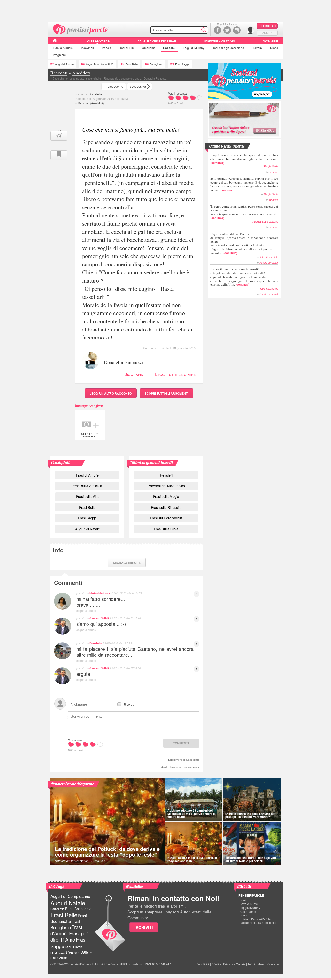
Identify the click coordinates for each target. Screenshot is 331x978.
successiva (138, 86)
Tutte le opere (97, 40)
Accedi (267, 33)
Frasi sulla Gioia (166, 528)
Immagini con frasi (219, 40)
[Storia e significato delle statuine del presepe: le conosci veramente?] (252, 799)
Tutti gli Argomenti (166, 393)
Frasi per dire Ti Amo (69, 936)
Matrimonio (57, 953)
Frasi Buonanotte (68, 918)
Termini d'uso (256, 964)
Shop (243, 915)
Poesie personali (268, 262)
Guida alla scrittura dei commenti (180, 767)
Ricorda (129, 704)
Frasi (63, 48)
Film (126, 48)
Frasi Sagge (182, 64)
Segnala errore (127, 562)
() (244, 159)
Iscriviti (143, 927)
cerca (194, 30)
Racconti (169, 48)
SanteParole (248, 911)
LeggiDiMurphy (250, 908)
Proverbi (257, 48)
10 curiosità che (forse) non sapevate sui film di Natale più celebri (251, 859)
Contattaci (274, 964)
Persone (273, 172)
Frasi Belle (132, 64)
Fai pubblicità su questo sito (258, 923)
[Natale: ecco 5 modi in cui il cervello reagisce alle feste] (194, 843)
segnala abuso (86, 610)
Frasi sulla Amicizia (87, 485)
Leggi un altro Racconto (111, 393)
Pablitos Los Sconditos (265, 221)
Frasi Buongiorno (65, 924)
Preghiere (59, 55)
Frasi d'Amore (66, 930)
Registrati (268, 26)
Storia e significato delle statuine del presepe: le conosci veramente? (250, 815)
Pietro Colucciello (268, 257)
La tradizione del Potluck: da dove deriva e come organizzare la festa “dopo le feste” (107, 851)
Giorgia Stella (270, 166)
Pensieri (166, 474)
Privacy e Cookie (234, 964)
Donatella (95, 94)
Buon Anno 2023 (78, 908)
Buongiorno (156, 64)
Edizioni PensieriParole (255, 919)
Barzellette (57, 909)
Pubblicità (202, 964)
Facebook (217, 30)
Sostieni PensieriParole (244, 81)
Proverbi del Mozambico (166, 485)
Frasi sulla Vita (87, 496)
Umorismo (149, 48)
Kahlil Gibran (73, 947)
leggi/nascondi (190, 759)
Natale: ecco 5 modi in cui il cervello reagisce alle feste (192, 859)
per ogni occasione (228, 48)
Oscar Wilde (79, 952)
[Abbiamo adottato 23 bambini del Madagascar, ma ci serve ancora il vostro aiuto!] (194, 799)
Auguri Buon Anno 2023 (99, 64)
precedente (115, 86)
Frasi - (81, 28)
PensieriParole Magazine (72, 784)
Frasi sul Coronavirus (166, 517)
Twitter (227, 30)
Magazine (270, 40)
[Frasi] (54, 42)
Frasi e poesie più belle (157, 40)
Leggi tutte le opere (175, 374)
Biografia (133, 374)
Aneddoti (97, 103)
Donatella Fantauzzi (123, 362)
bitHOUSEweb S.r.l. (131, 964)
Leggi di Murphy (193, 48)
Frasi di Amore (87, 474)
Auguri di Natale (64, 64)
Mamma (273, 200)
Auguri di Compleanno (70, 896)
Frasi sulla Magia (166, 496)
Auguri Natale (67, 902)
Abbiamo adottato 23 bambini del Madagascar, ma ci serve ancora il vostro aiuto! (191, 813)
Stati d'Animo (59, 957)
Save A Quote (249, 904)
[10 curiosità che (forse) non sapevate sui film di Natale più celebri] (252, 843)
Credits (216, 964)
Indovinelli (88, 48)
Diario (274, 48)
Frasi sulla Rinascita (166, 507)
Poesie (106, 48)
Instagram (237, 30)
